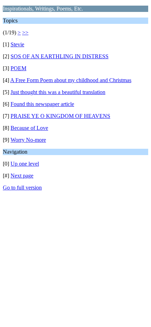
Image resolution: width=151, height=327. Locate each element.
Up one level (25, 164)
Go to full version (22, 188)
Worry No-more (28, 140)
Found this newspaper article (42, 104)
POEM (18, 68)
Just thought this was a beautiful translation (58, 92)
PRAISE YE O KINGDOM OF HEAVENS (60, 116)
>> (25, 32)
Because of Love (29, 128)
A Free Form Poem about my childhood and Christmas (70, 80)
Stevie (17, 44)
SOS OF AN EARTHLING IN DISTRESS (60, 56)
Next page (22, 176)
